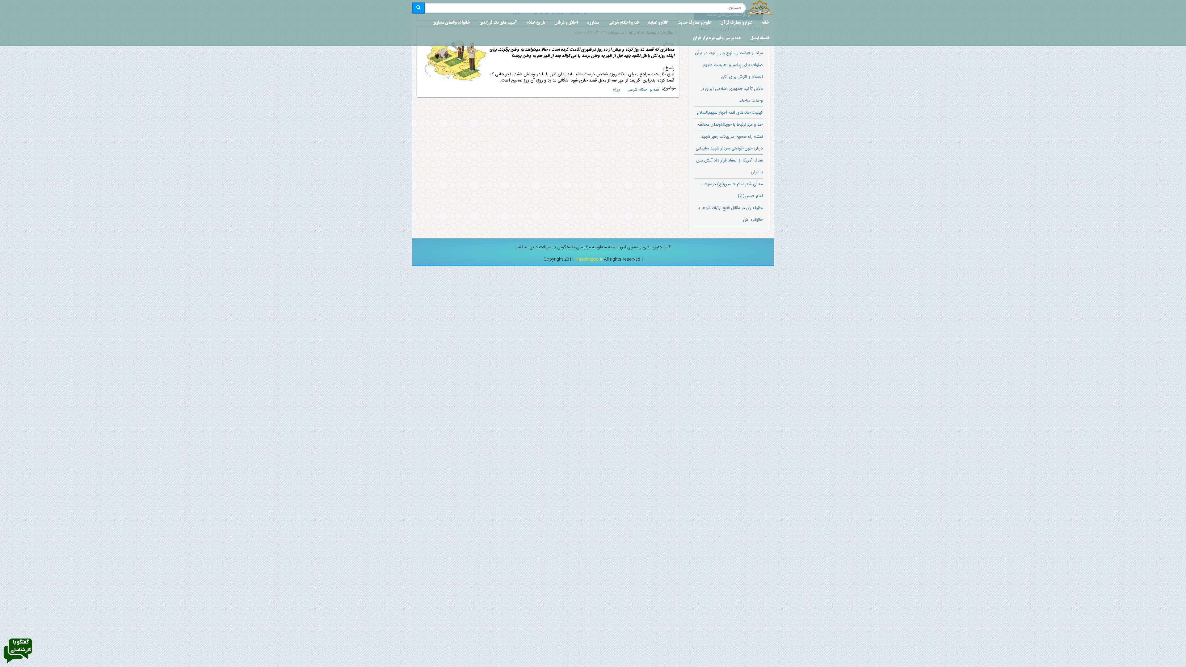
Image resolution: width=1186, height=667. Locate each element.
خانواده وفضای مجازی (451, 23)
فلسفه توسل (759, 38)
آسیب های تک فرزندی (498, 23)
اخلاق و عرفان (566, 23)
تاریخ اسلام (535, 23)
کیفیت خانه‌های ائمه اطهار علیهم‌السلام (730, 112)
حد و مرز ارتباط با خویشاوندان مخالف (730, 124)
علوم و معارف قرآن (736, 23)
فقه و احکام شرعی (623, 23)
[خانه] (760, 8)
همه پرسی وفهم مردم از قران (717, 38)
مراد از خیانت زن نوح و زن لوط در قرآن (729, 53)
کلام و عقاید (658, 23)
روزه (616, 89)
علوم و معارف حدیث (694, 23)
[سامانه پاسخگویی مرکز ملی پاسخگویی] (18, 651)
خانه (765, 23)
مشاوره (593, 23)
